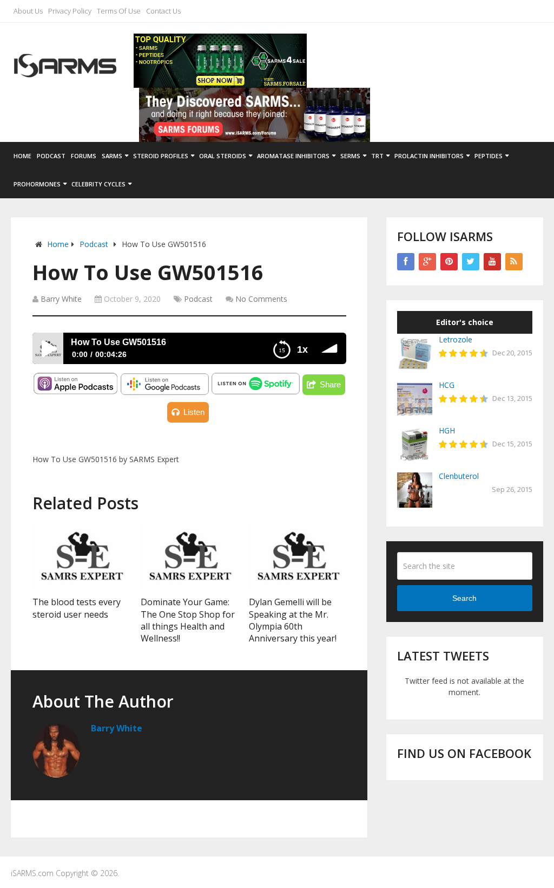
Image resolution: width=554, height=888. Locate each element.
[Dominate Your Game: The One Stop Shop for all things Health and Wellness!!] (189, 556)
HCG (446, 385)
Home (22, 156)
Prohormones (37, 184)
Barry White (61, 299)
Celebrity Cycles (98, 184)
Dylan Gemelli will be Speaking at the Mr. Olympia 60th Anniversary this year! (293, 620)
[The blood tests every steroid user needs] (81, 556)
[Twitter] (470, 261)
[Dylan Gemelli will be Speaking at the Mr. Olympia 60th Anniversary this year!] (297, 556)
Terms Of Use (119, 11)
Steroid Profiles (160, 156)
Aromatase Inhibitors (293, 156)
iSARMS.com (32, 873)
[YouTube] (492, 261)
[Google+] (427, 261)
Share (330, 384)
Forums (83, 156)
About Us (28, 11)
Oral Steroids (222, 156)
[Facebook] (405, 261)
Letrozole (455, 339)
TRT (377, 156)
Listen (194, 412)
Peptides (488, 156)
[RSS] (514, 261)
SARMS (112, 156)
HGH (447, 430)
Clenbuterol (459, 476)
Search (464, 598)
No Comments (261, 299)
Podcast (51, 156)
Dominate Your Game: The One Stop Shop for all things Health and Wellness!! (188, 620)
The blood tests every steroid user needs (76, 608)
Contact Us (163, 11)
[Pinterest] (449, 261)
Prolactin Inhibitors (429, 156)
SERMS (350, 156)
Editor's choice (464, 322)
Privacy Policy (69, 11)
